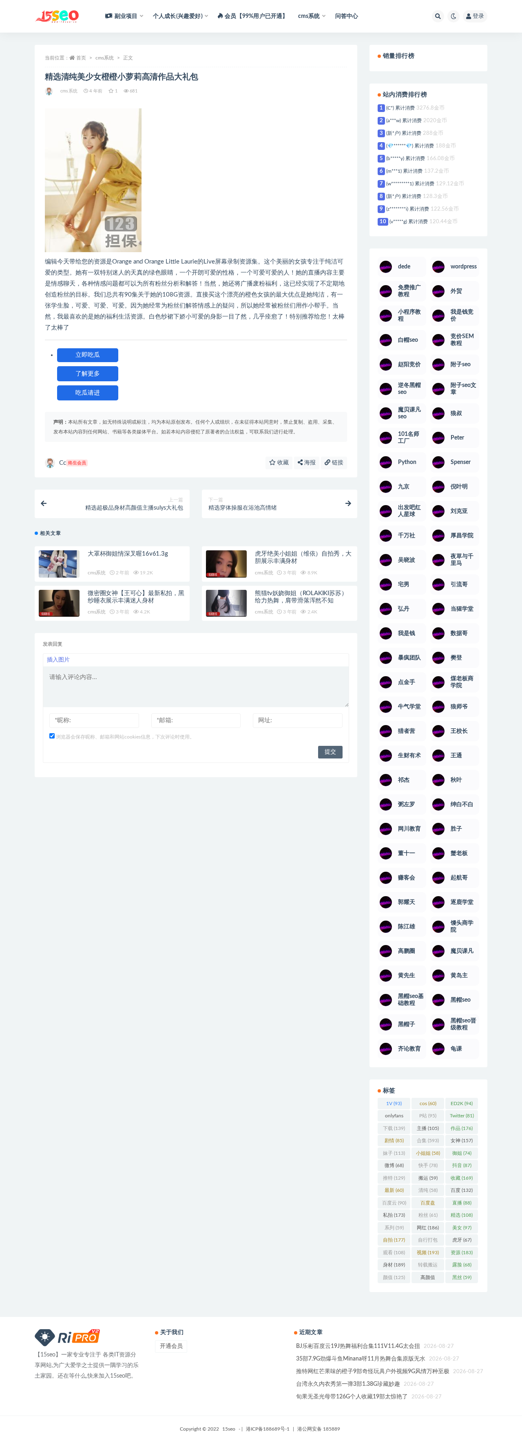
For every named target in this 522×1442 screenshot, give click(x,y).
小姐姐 (428, 1153)
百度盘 (427, 1204)
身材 (394, 1264)
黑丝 (461, 1277)
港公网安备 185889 (318, 1429)
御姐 (461, 1153)
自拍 (394, 1240)
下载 (394, 1128)
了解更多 (87, 374)
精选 (462, 1215)
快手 (428, 1165)
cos (428, 1103)
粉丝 (428, 1215)
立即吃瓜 (87, 355)
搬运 (428, 1178)
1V (394, 1103)
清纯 (428, 1190)
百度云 (394, 1202)
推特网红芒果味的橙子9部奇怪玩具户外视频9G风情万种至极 (372, 1371)
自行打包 (428, 1242)
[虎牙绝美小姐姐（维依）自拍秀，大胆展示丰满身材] (226, 564)
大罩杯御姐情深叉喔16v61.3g (128, 554)
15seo (228, 1429)
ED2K (462, 1103)
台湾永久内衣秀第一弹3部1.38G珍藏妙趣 (348, 1384)
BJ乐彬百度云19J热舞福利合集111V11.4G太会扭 (358, 1346)
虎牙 (461, 1240)
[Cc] (49, 91)
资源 (462, 1252)
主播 (428, 1128)
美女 (461, 1227)
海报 (309, 463)
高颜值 (427, 1279)
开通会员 (171, 1346)
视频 (428, 1252)
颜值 (394, 1277)
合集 (428, 1140)
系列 (394, 1227)
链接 (336, 463)
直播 (461, 1202)
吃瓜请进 (87, 393)
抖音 (461, 1165)
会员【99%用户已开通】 (256, 16)
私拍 (394, 1215)
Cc (72, 463)
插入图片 (58, 660)
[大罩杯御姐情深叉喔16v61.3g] (59, 564)
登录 (478, 16)
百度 (462, 1190)
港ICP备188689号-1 (268, 1429)
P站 (427, 1115)
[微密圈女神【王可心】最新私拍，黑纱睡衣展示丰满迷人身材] (59, 603)
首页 (81, 57)
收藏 (282, 463)
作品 (462, 1128)
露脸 (461, 1264)
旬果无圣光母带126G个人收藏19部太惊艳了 (352, 1397)
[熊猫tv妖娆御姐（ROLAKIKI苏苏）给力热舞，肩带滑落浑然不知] (226, 603)
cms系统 (104, 57)
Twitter (462, 1115)
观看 (394, 1252)
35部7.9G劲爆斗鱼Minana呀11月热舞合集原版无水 (360, 1359)
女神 (462, 1140)
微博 (394, 1165)
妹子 (394, 1153)
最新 (394, 1190)
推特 (394, 1178)
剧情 (394, 1140)
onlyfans (394, 1117)
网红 (428, 1227)
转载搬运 (428, 1266)
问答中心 (346, 16)
